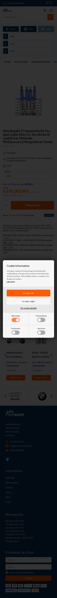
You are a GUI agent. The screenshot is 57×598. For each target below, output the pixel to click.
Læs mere (11, 281)
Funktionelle (15, 328)
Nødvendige (15, 316)
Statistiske (41, 328)
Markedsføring (41, 316)
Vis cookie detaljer (28, 308)
